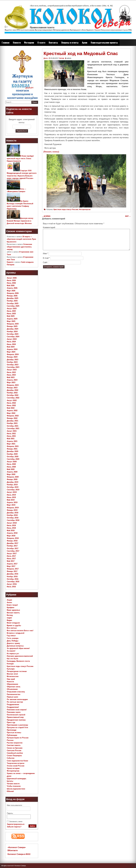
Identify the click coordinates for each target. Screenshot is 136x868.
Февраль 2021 (13, 446)
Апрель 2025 (12, 319)
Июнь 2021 (11, 436)
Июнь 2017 (11, 559)
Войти (32, 826)
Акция (9, 600)
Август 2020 (12, 462)
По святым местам (15, 702)
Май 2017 (10, 561)
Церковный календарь (16, 779)
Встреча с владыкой (15, 633)
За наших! (11, 651)
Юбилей (10, 791)
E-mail (46, 258)
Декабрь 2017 (12, 543)
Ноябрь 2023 (12, 362)
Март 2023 (11, 382)
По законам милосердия (17, 699)
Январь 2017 (12, 571)
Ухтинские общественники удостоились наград (19, 246)
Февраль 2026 (13, 293)
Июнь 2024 (11, 344)
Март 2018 (11, 536)
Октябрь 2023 (12, 365)
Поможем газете (13, 712)
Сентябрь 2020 (13, 459)
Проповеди (11, 730)
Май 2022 (10, 408)
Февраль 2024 (13, 354)
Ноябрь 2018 (12, 515)
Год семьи (11, 636)
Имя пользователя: (14, 805)
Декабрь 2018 (12, 513)
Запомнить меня (15, 822)
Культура (10, 669)
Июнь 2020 (11, 467)
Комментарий (49, 227)
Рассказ (10, 740)
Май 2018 (10, 530)
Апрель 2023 (12, 380)
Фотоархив (29, 42)
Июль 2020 (11, 464)
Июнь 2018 (11, 528)
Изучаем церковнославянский (20, 656)
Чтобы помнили (14, 786)
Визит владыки (13, 623)
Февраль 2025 (13, 324)
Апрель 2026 (12, 288)
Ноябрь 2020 (12, 454)
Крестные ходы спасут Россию (66, 209)
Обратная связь (13, 687)
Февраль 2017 (13, 569)
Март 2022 (11, 413)
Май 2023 (10, 377)
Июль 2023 (11, 372)
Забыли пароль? (14, 827)
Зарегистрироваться (15, 824)
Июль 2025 (11, 311)
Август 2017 (12, 554)
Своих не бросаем (14, 748)
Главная (5, 42)
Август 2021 (12, 431)
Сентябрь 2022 (13, 398)
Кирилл (10, 262)
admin (69, 58)
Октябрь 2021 (12, 426)
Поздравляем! (13, 707)
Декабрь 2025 (12, 298)
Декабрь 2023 (12, 360)
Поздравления (13, 704)
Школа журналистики (16, 789)
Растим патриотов (14, 743)
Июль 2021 (11, 434)
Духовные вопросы (15, 646)
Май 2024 (10, 347)
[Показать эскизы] (51, 152)
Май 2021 (10, 439)
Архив (84, 42)
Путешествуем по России (17, 738)
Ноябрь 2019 (12, 485)
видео (9, 618)
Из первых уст (13, 654)
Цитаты (10, 781)
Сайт (45, 262)
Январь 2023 (12, 388)
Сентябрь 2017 (13, 551)
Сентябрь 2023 (13, 367)
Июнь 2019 (11, 497)
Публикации (12, 735)
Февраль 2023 (13, 385)
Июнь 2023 (11, 375)
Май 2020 (10, 469)
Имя (45, 253)
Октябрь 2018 (12, 518)
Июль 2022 (11, 403)
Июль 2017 (11, 556)
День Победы (12, 641)
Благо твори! (12, 605)
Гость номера (12, 638)
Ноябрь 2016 (12, 577)
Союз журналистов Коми (17, 761)
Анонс (9, 602)
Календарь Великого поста (18, 661)
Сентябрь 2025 (13, 306)
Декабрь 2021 (12, 421)
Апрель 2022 (12, 411)
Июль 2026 (11, 280)
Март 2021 (11, 444)
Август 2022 (12, 400)
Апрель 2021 (12, 441)
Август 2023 (12, 370)
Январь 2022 (12, 418)
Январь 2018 (12, 541)
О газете (41, 42)
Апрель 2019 (12, 502)
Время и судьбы (14, 625)
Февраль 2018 (13, 538)
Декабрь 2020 (12, 451)
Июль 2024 (11, 342)
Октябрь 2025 (12, 303)
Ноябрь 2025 (12, 301)
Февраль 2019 (13, 508)
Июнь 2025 (11, 314)
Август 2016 (12, 584)
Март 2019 (11, 505)
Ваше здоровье (13, 610)
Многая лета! (12, 674)
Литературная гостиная (17, 671)
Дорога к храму (13, 643)
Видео (9, 620)
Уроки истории (13, 768)
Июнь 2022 (11, 405)
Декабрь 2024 (12, 329)
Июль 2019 (11, 495)
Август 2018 (12, 523)
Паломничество (13, 694)
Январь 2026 (12, 296)
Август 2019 (12, 492)
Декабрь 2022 (12, 390)
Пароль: (10, 813)
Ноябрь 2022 (12, 393)
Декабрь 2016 (12, 574)
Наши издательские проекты (104, 42)
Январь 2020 (12, 479)
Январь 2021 (12, 449)
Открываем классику (16, 692)
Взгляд (10, 615)
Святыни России (14, 750)
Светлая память (14, 745)
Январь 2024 (12, 357)
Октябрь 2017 (12, 548)
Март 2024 (11, 352)
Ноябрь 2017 (12, 546)
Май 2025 (10, 316)
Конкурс (10, 664)
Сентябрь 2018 (13, 520)
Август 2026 (12, 278)
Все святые (12, 628)
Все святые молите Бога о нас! (20, 631)
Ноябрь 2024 (12, 332)
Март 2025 (11, 321)
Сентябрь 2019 (13, 490)
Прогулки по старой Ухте (17, 727)
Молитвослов (12, 676)
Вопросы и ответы (69, 42)
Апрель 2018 (12, 533)
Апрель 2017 (12, 564)
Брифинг (10, 608)
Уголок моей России (15, 766)
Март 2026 (11, 291)
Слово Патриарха (14, 756)
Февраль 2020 (13, 477)
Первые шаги (12, 697)
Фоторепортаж (85, 209)
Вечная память (13, 613)
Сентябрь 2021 (13, 428)
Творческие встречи (15, 763)
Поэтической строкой (16, 715)
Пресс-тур (11, 722)
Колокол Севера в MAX (19, 854)
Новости (17, 42)
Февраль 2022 (13, 416)
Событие (10, 758)
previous (46, 216)
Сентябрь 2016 (13, 582)
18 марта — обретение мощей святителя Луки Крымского (21, 239)
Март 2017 (11, 566)
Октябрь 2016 (12, 579)
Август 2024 (12, 339)
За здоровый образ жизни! (18, 648)
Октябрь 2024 (12, 334)
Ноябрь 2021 (12, 423)
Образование (12, 684)
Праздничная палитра (16, 720)
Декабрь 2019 (12, 482)
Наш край (11, 679)
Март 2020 (11, 474)
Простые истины (14, 733)
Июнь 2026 (11, 283)
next (128, 216)
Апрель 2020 (12, 472)
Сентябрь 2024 (13, 337)
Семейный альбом (15, 753)
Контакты (53, 42)
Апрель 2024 (12, 349)
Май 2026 (10, 285)
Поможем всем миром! (17, 710)
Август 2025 (12, 309)
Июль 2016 (11, 587)
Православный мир (15, 717)
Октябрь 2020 (12, 457)
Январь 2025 (12, 326)
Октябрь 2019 (12, 487)
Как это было (12, 659)
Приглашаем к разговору (17, 725)
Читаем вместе (13, 784)
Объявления (12, 689)
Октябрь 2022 (12, 395)
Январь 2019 (12, 510)
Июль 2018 (11, 525)
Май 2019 (10, 500)
